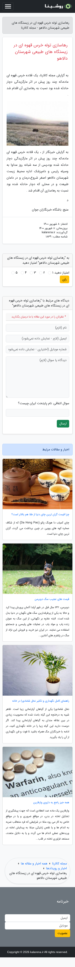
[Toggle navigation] (8, 6)
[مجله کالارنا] (58, 6)
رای (64, 279)
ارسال (63, 423)
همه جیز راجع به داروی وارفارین (51, 802)
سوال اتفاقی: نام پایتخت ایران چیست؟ (43, 403)
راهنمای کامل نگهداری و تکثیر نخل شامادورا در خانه (40, 701)
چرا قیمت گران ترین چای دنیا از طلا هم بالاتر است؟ (40, 514)
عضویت (62, 933)
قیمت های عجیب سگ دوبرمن (52, 599)
